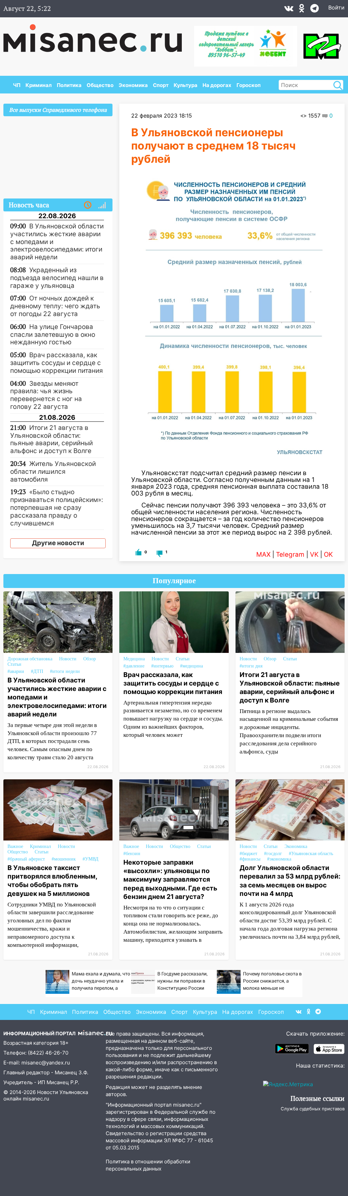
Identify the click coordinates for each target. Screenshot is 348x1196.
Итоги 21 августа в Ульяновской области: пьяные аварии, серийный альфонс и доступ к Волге (290, 687)
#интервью (162, 666)
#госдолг (273, 853)
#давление (133, 666)
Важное (15, 846)
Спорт (161, 85)
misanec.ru (36, 1098)
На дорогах (217, 85)
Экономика (133, 85)
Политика (69, 85)
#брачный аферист (26, 859)
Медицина (134, 658)
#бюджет (248, 853)
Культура (185, 85)
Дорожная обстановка (29, 658)
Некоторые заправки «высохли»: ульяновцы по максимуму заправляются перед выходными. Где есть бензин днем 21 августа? (170, 879)
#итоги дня (251, 666)
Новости (67, 658)
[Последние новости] (87, 205)
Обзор (89, 658)
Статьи (14, 664)
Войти (336, 7)
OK (328, 554)
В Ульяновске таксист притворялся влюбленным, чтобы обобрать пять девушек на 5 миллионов (52, 880)
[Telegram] (314, 9)
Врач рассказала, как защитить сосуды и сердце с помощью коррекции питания (172, 683)
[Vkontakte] (288, 9)
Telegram (290, 554)
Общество (100, 85)
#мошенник (64, 859)
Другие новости (58, 543)
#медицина (191, 666)
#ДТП (37, 671)
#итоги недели (65, 671)
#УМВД (91, 859)
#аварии (15, 671)
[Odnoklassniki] (302, 9)
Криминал (38, 85)
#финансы (250, 859)
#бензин (131, 853)
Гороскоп (249, 85)
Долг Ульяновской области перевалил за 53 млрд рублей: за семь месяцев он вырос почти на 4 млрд (290, 880)
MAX (263, 554)
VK (314, 554)
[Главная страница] (97, 34)
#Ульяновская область (311, 853)
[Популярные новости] (102, 205)
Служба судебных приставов (313, 1108)
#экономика (279, 859)
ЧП (16, 85)
